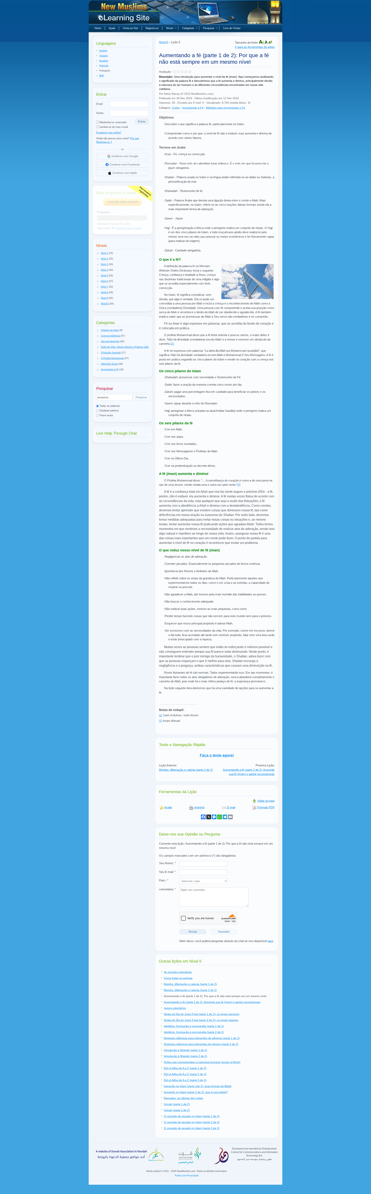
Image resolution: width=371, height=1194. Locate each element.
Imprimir (199, 807)
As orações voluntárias (178, 972)
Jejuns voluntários (175, 1008)
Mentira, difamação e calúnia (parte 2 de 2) (186, 769)
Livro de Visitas (232, 28)
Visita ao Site (130, 28)
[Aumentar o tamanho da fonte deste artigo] (262, 42)
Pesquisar (208, 28)
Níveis (169, 28)
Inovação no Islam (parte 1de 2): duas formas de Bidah (197, 1086)
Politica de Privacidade (187, 1175)
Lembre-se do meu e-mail (113, 127)
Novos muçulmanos (124, 13)
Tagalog (103, 55)
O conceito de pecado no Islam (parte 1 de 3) (192, 1116)
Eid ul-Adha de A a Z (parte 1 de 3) (185, 1068)
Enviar (193, 931)
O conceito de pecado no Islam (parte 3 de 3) (192, 1128)
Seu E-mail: (167, 871)
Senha (99, 113)
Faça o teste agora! (217, 755)
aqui (270, 941)
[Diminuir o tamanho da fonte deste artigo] (270, 42)
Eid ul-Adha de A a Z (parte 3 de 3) (185, 1080)
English (103, 50)
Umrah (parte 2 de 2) (177, 1110)
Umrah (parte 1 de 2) (177, 1104)
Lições (176, 107)
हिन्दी (101, 75)
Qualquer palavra (108, 410)
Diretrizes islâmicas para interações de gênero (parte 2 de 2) (201, 1044)
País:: (163, 880)
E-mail (230, 807)
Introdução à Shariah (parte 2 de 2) (185, 1056)
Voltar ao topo (266, 800)
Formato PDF (266, 807)
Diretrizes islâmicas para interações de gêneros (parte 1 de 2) (202, 1038)
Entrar (142, 121)
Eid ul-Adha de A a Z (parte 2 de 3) (185, 1074)
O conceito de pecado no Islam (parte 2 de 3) (192, 1122)
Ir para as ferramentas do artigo (255, 47)
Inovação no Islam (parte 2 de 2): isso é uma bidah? (196, 1092)
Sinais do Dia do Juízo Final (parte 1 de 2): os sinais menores (201, 1014)
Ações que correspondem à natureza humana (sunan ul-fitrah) (202, 1062)
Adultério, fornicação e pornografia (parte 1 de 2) (194, 1026)
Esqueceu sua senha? (108, 132)
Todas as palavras (109, 405)
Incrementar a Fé (192, 107)
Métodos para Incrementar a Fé (225, 107)
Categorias (188, 28)
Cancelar (224, 931)
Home (97, 28)
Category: (165, 107)
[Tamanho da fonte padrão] (266, 42)
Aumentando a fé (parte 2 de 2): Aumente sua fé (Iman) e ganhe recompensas (249, 772)
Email (99, 103)
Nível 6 (163, 42)
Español (103, 60)
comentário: (167, 889)
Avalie (168, 807)
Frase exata (106, 415)
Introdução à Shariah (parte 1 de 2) (185, 1050)
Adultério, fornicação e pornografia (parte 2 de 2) (194, 1032)
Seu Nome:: (167, 863)
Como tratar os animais (178, 978)
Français (103, 65)
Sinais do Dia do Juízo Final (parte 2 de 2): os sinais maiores (201, 1020)
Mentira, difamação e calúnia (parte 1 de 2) (190, 984)
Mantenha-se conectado (112, 122)
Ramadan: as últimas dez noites (183, 1098)
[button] (98, 253)
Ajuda (112, 28)
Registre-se (152, 28)
